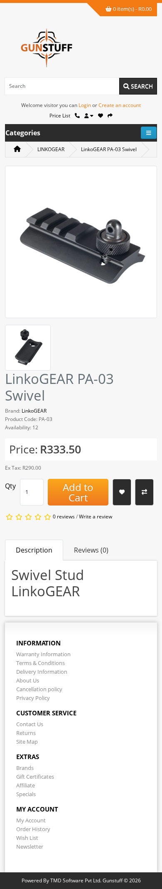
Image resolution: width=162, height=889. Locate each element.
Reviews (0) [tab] (91, 550)
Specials (26, 794)
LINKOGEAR (50, 149)
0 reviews (64, 516)
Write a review (95, 516)
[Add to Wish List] (122, 492)
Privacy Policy (33, 698)
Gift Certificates (35, 776)
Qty (10, 486)
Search (141, 86)
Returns (26, 733)
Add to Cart (78, 492)
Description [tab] (34, 550)
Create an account (119, 105)
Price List (59, 115)
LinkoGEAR (34, 410)
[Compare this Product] (144, 492)
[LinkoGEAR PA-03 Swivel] (81, 244)
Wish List (27, 838)
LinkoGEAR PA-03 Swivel (109, 149)
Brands (25, 768)
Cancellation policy (39, 689)
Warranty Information (43, 654)
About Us (27, 680)
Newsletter (29, 846)
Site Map (27, 741)
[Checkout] (110, 115)
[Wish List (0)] (100, 115)
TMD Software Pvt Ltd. (75, 880)
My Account (31, 820)
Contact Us (29, 724)
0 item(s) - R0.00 (132, 8)
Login (85, 105)
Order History (33, 829)
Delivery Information (41, 671)
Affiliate (25, 785)
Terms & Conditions (40, 663)
